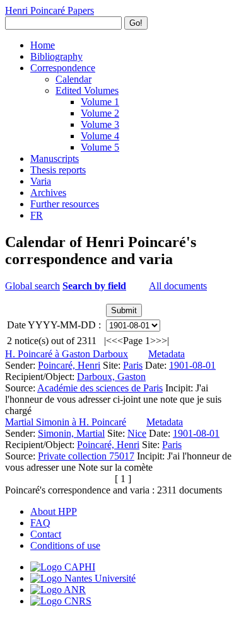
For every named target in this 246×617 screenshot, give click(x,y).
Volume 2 (100, 113)
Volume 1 (100, 101)
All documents (178, 285)
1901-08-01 (192, 365)
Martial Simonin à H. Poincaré (65, 422)
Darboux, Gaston (111, 376)
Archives (48, 192)
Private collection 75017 (86, 456)
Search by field (94, 285)
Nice (136, 433)
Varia (40, 181)
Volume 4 (100, 135)
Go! (136, 23)
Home (42, 45)
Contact (45, 534)
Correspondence (62, 67)
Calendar (73, 79)
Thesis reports (58, 169)
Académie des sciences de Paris (100, 388)
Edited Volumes (87, 90)
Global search (32, 285)
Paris (133, 365)
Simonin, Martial (71, 433)
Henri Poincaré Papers (49, 10)
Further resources (64, 204)
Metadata (166, 354)
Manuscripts (54, 158)
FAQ (40, 522)
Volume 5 (100, 147)
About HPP (53, 511)
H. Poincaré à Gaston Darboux (66, 354)
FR (36, 215)
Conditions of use (65, 545)
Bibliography (56, 56)
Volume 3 (100, 124)
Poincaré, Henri (69, 365)
